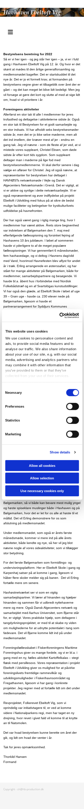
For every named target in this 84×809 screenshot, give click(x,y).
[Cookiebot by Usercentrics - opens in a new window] (60, 315)
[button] (12, 31)
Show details (60, 452)
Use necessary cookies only (42, 491)
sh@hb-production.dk (30, 789)
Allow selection (42, 478)
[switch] (72, 406)
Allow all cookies (42, 465)
